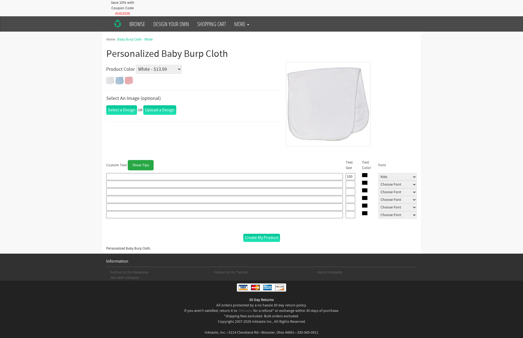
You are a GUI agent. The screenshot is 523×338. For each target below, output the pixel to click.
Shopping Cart (211, 23)
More (240, 23)
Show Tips (140, 165)
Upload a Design (160, 110)
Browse (137, 23)
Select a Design (121, 110)
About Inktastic (329, 272)
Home (110, 39)
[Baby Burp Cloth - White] (110, 80)
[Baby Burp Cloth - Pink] (129, 80)
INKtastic (245, 310)
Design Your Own (171, 23)
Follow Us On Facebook (129, 272)
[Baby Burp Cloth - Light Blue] (119, 80)
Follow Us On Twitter (231, 272)
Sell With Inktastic (124, 277)
